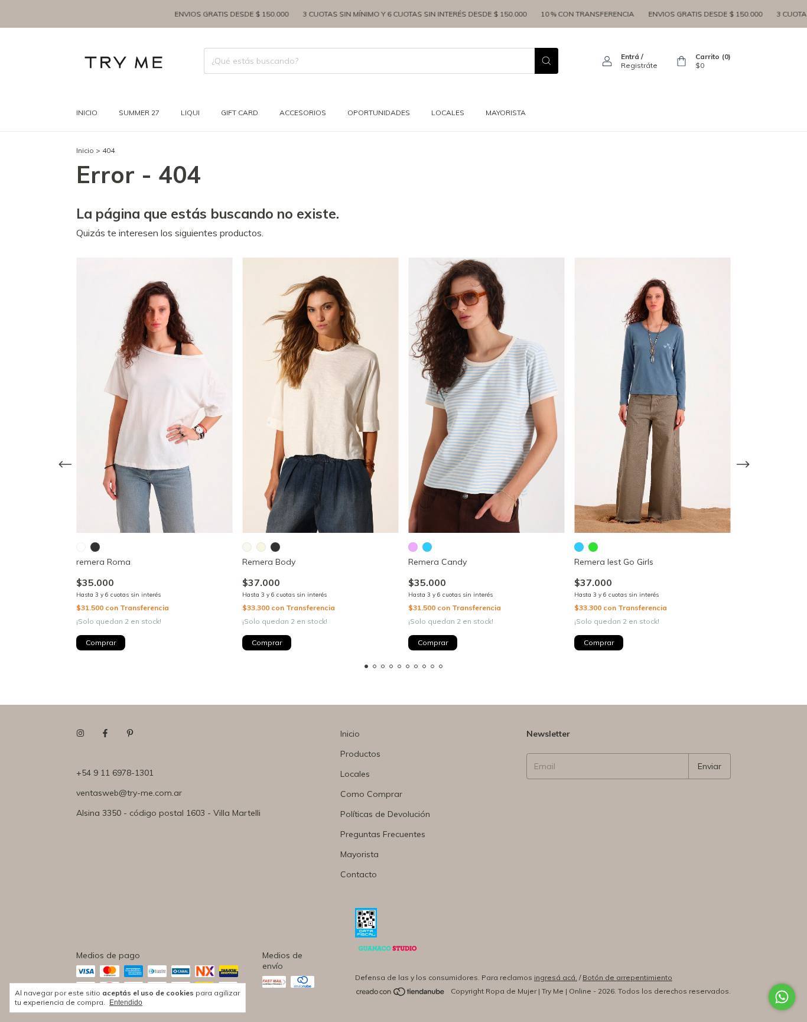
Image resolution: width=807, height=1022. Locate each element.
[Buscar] (546, 61)
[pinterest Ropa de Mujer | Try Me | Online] (130, 733)
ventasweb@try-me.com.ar (129, 792)
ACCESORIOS (302, 112)
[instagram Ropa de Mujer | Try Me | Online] (80, 733)
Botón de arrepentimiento (627, 977)
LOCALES (447, 112)
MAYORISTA (506, 112)
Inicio (86, 112)
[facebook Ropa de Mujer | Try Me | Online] (105, 733)
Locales (355, 774)
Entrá (630, 56)
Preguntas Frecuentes (382, 834)
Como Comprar (371, 794)
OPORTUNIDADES (378, 112)
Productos (360, 753)
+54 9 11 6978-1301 (115, 772)
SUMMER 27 (139, 112)
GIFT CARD (239, 112)
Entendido (125, 1002)
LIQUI (190, 112)
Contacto (358, 874)
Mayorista (359, 854)
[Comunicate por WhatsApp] (782, 997)
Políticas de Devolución (385, 814)
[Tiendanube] (401, 994)
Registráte (639, 65)
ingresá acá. (555, 977)
